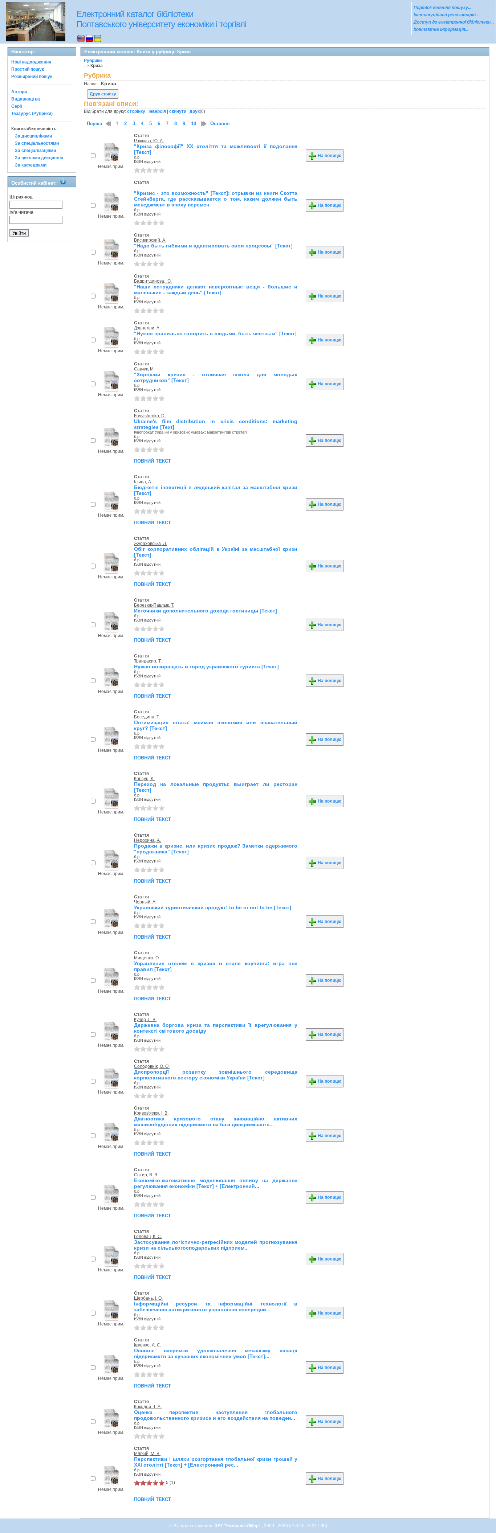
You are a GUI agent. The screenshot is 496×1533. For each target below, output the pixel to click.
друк (195, 111)
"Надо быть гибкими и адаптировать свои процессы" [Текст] (213, 246)
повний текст (152, 460)
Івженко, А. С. (147, 1345)
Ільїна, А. (143, 481)
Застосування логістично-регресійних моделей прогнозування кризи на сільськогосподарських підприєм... (215, 1245)
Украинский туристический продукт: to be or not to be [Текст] (212, 907)
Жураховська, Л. (150, 543)
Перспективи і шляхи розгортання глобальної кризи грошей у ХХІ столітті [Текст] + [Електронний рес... (215, 1462)
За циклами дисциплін (39, 157)
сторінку (136, 111)
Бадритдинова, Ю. (153, 281)
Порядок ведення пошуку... (442, 7)
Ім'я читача (21, 212)
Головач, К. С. (148, 1236)
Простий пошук (27, 69)
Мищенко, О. (147, 957)
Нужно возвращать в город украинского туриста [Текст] (206, 666)
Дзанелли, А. (147, 328)
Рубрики (93, 60)
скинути (177, 111)
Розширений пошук (31, 76)
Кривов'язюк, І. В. (151, 1113)
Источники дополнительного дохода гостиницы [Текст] (205, 611)
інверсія (157, 111)
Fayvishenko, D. (150, 415)
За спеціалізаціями (35, 150)
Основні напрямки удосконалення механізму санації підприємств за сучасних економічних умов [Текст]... (215, 1353)
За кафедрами (30, 165)
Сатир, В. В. (146, 1174)
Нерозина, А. (147, 840)
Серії (16, 106)
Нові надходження (31, 62)
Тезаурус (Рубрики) (32, 113)
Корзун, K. (144, 778)
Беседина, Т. (147, 717)
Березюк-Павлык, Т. (154, 605)
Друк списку (103, 94)
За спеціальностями (37, 143)
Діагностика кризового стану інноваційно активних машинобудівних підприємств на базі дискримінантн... (215, 1121)
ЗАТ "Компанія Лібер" (238, 1525)
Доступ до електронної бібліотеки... (454, 22)
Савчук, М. (144, 369)
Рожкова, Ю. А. (149, 140)
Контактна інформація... (441, 29)
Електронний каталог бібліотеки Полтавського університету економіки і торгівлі (161, 19)
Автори (19, 91)
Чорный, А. (145, 902)
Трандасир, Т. (148, 661)
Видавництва (25, 99)
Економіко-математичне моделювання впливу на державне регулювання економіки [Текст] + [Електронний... (215, 1183)
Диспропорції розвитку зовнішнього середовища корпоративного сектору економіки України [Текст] (215, 1075)
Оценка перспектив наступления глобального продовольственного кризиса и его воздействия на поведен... (215, 1415)
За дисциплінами (33, 136)
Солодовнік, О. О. (152, 1066)
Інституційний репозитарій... (446, 14)
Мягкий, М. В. (147, 1453)
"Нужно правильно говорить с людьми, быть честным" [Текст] (215, 333)
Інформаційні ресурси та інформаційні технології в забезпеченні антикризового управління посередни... (215, 1306)
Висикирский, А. (150, 240)
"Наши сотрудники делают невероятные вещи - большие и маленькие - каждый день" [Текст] (215, 289)
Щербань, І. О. (148, 1298)
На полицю (329, 155)
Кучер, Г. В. (145, 1019)
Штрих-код (21, 197)
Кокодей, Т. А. (148, 1406)
